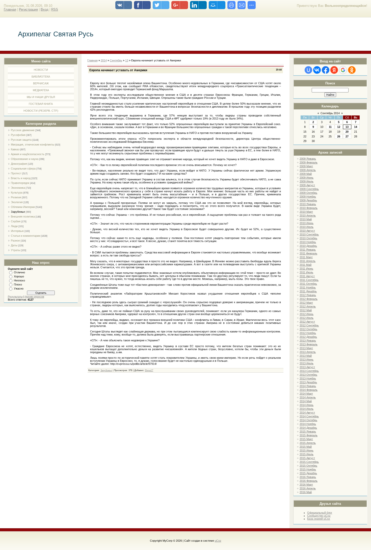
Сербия (15, 221)
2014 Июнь (306, 404)
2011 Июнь (306, 268)
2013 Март (306, 348)
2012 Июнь (306, 314)
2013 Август (307, 367)
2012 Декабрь (308, 336)
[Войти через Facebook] (325, 70)
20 (347, 131)
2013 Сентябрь (309, 370)
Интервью (17, 230)
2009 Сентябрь (309, 188)
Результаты (15, 296)
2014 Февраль (308, 389)
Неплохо (19, 280)
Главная (10, 9)
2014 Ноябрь (308, 423)
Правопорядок (20, 182)
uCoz (218, 540)
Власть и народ (21, 178)
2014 (104, 60)
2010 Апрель (308, 215)
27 (347, 136)
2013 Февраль (308, 344)
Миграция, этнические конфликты (32, 144)
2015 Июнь (306, 450)
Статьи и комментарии (25, 235)
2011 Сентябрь (309, 279)
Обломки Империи (23, 206)
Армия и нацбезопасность (27, 154)
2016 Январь (308, 477)
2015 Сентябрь (309, 461)
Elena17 (149, 370)
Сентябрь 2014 (330, 113)
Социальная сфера (23, 168)
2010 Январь (308, 204)
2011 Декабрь (308, 291)
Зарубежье (18, 211)
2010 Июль (306, 226)
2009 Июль (306, 181)
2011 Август (307, 276)
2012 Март (306, 302)
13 (347, 126)
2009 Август (307, 185)
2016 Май (306, 492)
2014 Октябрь (308, 420)
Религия (16, 197)
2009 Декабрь (308, 200)
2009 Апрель (308, 170)
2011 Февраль (308, 253)
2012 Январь (308, 295)
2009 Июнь (306, 177)
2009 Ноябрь (308, 196)
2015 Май (306, 446)
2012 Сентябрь (309, 325)
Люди (14, 226)
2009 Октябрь (308, 192)
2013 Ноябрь (308, 378)
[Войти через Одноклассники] (352, 70)
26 (338, 136)
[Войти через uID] (308, 70)
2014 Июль (306, 408)
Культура (16, 192)
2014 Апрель (308, 397)
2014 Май (306, 401)
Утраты (15, 250)
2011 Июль (306, 272)
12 (338, 126)
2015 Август (307, 458)
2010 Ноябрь (308, 242)
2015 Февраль (308, 435)
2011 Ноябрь (308, 287)
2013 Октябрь (308, 374)
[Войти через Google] (343, 70)
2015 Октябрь (308, 465)
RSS (54, 9)
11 (330, 126)
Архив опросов (34, 296)
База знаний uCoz (318, 518)
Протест (16, 173)
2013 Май (306, 355)
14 (355, 126)
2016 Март (306, 484)
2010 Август (307, 230)
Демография (19, 163)
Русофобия (18, 134)
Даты (14, 245)
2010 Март (306, 211)
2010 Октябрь (308, 238)
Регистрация (28, 9)
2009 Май (306, 173)
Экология (17, 202)
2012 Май (306, 310)
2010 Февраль (308, 207)
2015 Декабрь (308, 473)
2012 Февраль (308, 298)
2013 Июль (306, 363)
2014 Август (307, 412)
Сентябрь (116, 60)
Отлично (19, 272)
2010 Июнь (306, 223)
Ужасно (18, 288)
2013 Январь (308, 340)
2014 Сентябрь (309, 416)
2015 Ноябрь (308, 469)
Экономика (18, 187)
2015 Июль (306, 454)
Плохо (18, 284)
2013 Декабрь (308, 382)
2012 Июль (306, 317)
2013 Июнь (306, 359)
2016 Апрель (308, 488)
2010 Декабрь (308, 245)
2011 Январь (308, 249)
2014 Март (306, 393)
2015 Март (306, 439)
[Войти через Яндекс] (334, 70)
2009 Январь (308, 158)
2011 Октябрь (308, 283)
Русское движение (23, 130)
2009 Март (306, 166)
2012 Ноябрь (308, 332)
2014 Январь (308, 386)
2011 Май (305, 264)
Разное (15, 240)
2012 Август (307, 321)
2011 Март (306, 257)
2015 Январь (308, 431)
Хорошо (19, 276)
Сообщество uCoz (319, 515)
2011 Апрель (307, 260)
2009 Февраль (308, 162)
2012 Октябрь (308, 329)
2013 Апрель (308, 351)
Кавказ (15, 149)
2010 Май (306, 219)
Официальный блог (319, 512)
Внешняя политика (23, 216)
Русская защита (21, 139)
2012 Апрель (308, 306)
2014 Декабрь (308, 427)
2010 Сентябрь (309, 234)
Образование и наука (24, 158)
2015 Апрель (308, 442)
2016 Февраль (308, 480)
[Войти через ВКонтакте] (317, 70)
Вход (44, 9)
